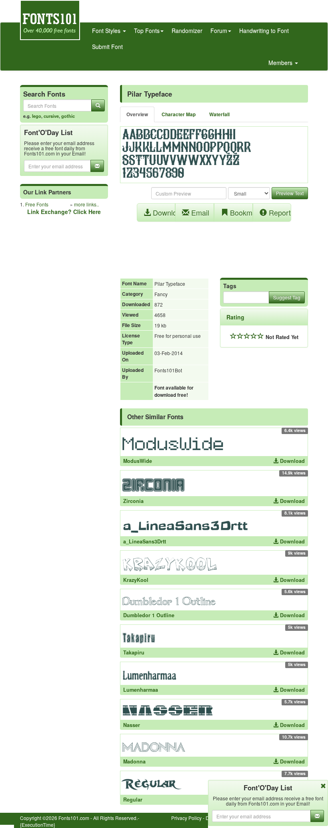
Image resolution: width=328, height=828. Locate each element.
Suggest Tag (286, 297)
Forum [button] (218, 30)
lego (36, 116)
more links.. (86, 204)
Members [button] (281, 63)
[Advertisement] (214, 246)
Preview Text (290, 193)
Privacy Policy (186, 817)
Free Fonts (36, 204)
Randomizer (187, 30)
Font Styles (107, 30)
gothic (68, 116)
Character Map (179, 114)
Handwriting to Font (264, 30)
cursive (51, 116)
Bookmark (240, 212)
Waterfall (219, 114)
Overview (137, 114)
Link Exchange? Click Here (64, 212)
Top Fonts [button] (147, 30)
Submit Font (107, 46)
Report (279, 212)
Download (163, 212)
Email (199, 212)
